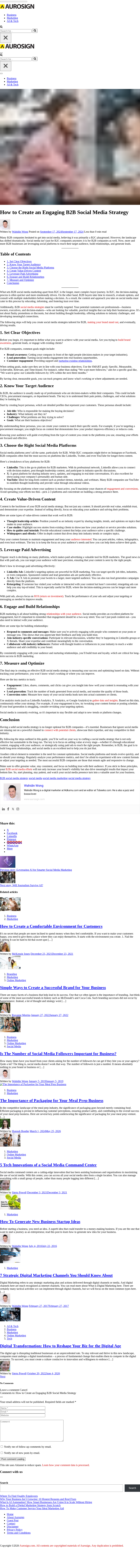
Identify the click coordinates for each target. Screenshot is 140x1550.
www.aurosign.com (34, 799)
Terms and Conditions (19, 1532)
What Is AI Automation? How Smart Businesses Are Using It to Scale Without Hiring (46, 1502)
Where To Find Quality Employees (19, 1496)
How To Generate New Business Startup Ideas (40, 1221)
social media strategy (79, 778)
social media (35, 778)
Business (11, 14)
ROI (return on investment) (48, 596)
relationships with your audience (63, 613)
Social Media (14, 1046)
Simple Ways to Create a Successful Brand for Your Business (53, 987)
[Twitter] (13, 809)
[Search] (35, 31)
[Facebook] (8, 809)
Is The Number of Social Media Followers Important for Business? (58, 1053)
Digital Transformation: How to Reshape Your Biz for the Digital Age (60, 1346)
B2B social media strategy (14, 778)
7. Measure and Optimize (20, 279)
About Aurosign (15, 1517)
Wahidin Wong (20, 231)
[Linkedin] (3, 809)
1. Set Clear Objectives (19, 261)
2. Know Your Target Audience (24, 264)
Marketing (12, 17)
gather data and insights (105, 700)
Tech (9, 1338)
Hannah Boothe (20, 1131)
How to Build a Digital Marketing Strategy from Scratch (30, 1505)
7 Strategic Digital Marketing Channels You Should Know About (56, 1275)
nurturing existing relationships (75, 360)
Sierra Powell (19, 1192)
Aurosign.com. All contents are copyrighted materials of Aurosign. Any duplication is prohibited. (72, 1545)
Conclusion (13, 283)
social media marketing (55, 778)
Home (10, 1514)
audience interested (81, 539)
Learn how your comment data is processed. (66, 1465)
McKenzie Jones (21, 953)
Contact (11, 1523)
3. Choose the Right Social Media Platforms (30, 267)
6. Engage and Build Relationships (25, 276)
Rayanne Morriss (21, 1015)
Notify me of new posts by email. (22, 1452)
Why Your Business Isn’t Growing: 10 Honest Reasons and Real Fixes (38, 1499)
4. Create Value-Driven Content (24, 270)
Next (2, 1376)
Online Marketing (16, 980)
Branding (12, 974)
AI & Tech (12, 21)
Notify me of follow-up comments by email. (27, 1446)
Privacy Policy (15, 1529)
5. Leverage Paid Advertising (22, 273)
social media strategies (32, 307)
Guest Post (12, 1520)
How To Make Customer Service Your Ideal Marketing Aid (32, 1508)
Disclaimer (12, 1526)
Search (4, 1482)
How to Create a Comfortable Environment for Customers (51, 926)
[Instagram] (17, 809)
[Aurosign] (17, 9)
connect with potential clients (60, 730)
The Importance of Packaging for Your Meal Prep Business (51, 1100)
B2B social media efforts (19, 769)
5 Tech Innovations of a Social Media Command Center (48, 1165)
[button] (1, 27)
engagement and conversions (122, 488)
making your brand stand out (102, 322)
